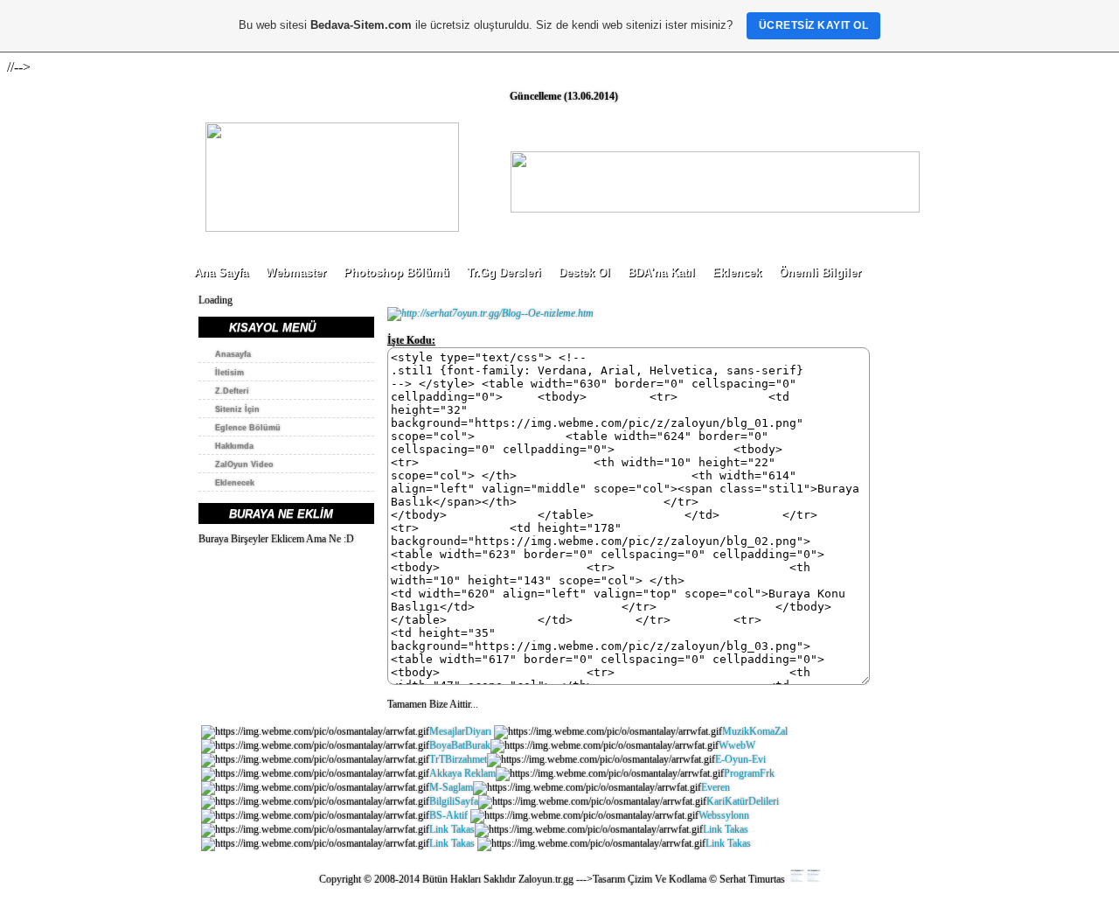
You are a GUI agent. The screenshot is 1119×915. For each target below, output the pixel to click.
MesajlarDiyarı (460, 731)
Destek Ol (584, 272)
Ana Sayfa (221, 272)
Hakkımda (234, 446)
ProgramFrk (749, 773)
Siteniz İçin (237, 409)
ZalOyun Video (244, 464)
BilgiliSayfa (453, 801)
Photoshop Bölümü (396, 272)
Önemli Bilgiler (820, 272)
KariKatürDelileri (742, 801)
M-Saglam (451, 787)
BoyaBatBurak (459, 745)
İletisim (229, 372)
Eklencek (736, 272)
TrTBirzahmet (458, 759)
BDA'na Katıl (661, 272)
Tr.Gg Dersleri (504, 272)
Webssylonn (724, 815)
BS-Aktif (448, 815)
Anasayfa (233, 354)
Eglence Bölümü (248, 427)
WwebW (737, 745)
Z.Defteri (232, 391)
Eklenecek (234, 482)
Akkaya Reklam (462, 773)
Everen (715, 787)
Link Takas (452, 829)
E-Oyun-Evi (740, 759)
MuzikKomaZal (756, 731)
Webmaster (296, 272)
